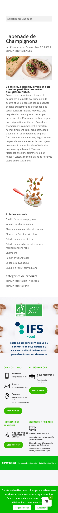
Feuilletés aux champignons (21, 219)
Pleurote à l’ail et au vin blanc (22, 234)
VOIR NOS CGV (13, 445)
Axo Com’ (52, 463)
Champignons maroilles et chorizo (24, 229)
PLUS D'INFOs (13, 410)
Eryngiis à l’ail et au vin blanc (21, 267)
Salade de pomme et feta (19, 239)
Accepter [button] (41, 508)
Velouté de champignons (19, 224)
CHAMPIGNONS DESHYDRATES (22, 280)
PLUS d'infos (38, 390)
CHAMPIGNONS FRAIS (17, 285)
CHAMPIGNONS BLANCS (19, 50)
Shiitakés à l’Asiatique (17, 262)
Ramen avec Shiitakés (17, 257)
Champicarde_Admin (21, 47)
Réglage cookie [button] (22, 508)
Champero (11, 252)
